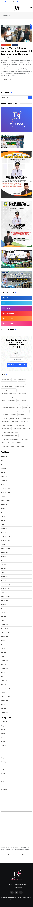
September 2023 (5, 596)
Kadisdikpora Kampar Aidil (8, 407)
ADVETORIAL (4, 722)
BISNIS (3, 734)
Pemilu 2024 (5, 418)
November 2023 (5, 588)
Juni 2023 (3, 608)
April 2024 (3, 568)
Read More (6, 79)
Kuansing (3, 762)
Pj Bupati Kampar (6, 428)
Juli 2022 (3, 640)
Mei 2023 (3, 612)
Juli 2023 (3, 604)
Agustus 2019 (4, 700)
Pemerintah (21, 414)
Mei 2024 (3, 564)
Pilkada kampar (24, 421)
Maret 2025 (4, 524)
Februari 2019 (4, 712)
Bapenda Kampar (6, 379)
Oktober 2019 (4, 692)
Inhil (2, 750)
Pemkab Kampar (26, 418)
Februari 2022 (4, 660)
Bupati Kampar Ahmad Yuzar (9, 383)
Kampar (19, 407)
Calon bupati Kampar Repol (9, 390)
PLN (29, 428)
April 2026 (3, 472)
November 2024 (5, 540)
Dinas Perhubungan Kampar (9, 393)
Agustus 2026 (4, 456)
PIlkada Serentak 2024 (20, 425)
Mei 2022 (3, 648)
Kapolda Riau (26, 407)
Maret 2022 (4, 656)
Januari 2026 (4, 484)
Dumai (2, 738)
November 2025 (5, 492)
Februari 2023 (4, 624)
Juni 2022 (3, 644)
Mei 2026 (3, 468)
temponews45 (7, 900)
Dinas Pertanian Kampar (8, 397)
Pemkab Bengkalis (14, 418)
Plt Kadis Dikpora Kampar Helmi (10, 432)
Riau (8, 442)
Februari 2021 (4, 668)
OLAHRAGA (4, 774)
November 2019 (5, 688)
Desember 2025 (5, 488)
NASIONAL (4, 770)
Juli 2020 (3, 672)
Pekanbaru (4, 778)
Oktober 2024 (4, 544)
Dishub (3, 400)
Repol (3, 442)
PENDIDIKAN (4, 786)
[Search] (31, 8)
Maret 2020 (4, 680)
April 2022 (3, 652)
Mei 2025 (3, 516)
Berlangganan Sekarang (16, 364)
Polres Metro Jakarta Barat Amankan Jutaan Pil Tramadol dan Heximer (16, 51)
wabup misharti (20, 446)
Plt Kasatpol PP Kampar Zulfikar (10, 439)
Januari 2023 (4, 628)
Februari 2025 (4, 528)
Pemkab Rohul (14, 421)
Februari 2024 (4, 576)
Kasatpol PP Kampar (7, 411)
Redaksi (4, 57)
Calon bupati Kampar (19, 386)
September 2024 (5, 548)
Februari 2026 (4, 480)
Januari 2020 (4, 684)
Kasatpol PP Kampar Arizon (22, 411)
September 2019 (5, 696)
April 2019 (3, 708)
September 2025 (5, 500)
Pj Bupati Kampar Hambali (19, 428)
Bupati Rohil (22, 383)
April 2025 (3, 520)
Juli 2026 (3, 460)
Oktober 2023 (4, 592)
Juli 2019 (3, 704)
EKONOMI (3, 742)
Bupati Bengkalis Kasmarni (19, 379)
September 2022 (5, 632)
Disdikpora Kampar (21, 397)
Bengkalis (3, 726)
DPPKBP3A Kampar (7, 404)
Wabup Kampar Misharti (8, 446)
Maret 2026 (4, 476)
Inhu (2, 754)
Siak (2, 806)
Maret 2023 (4, 620)
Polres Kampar (24, 439)
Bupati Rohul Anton (7, 386)
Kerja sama (5, 414)
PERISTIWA (4, 790)
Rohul (2, 802)
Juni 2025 (3, 512)
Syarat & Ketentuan (17, 887)
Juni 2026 (3, 464)
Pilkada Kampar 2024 (7, 425)
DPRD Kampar (17, 404)
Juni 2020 (3, 676)
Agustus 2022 (4, 636)
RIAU (2, 794)
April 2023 (3, 616)
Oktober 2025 (4, 496)
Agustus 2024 (4, 552)
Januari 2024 (4, 580)
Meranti (3, 766)
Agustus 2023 (4, 600)
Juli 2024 (3, 556)
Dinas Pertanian (22, 393)
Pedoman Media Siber (20, 884)
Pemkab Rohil (5, 421)
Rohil (2, 798)
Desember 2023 (5, 584)
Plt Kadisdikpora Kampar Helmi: (10, 435)
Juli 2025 (3, 508)
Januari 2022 (4, 664)
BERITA (3, 730)
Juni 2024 (3, 560)
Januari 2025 (4, 532)
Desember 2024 (5, 536)
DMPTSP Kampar (21, 400)
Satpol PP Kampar (16, 442)
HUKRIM (3, 746)
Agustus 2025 (4, 504)
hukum (25, 404)
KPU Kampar (13, 414)
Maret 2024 (4, 572)
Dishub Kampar (11, 400)
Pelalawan (3, 782)
